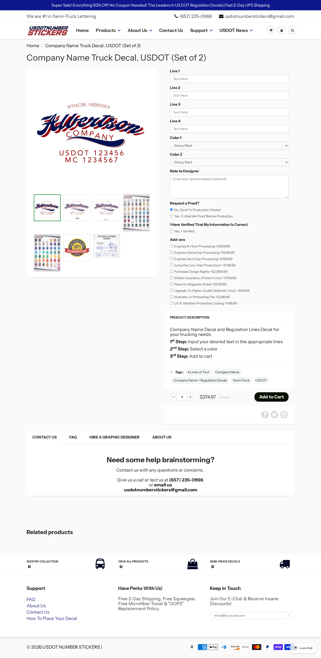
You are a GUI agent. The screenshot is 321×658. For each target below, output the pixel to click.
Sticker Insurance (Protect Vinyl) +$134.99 (205, 278)
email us (163, 485)
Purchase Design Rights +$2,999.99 (200, 271)
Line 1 (175, 71)
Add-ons (177, 239)
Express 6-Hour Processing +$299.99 (202, 246)
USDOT (261, 380)
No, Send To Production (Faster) (197, 210)
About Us (137, 30)
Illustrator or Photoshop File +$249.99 (202, 297)
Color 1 (175, 137)
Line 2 (175, 87)
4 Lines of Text (198, 372)
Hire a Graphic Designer (115, 437)
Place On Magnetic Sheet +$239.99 (200, 284)
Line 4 (175, 121)
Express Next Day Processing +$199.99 (203, 259)
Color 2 (176, 154)
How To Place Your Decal (52, 618)
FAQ (73, 437)
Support (199, 30)
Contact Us (171, 30)
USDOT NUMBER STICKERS (71, 647)
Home (82, 30)
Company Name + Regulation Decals (200, 380)
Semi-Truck (241, 380)
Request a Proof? (184, 203)
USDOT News (233, 30)
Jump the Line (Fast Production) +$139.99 (205, 265)
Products (106, 30)
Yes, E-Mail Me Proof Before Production (203, 216)
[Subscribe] (288, 615)
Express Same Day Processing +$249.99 (204, 252)
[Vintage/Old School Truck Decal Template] (91, 132)
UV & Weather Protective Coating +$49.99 (205, 303)
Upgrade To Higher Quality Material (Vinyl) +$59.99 (212, 291)
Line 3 (175, 104)
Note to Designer (184, 171)
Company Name (227, 372)
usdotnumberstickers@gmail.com (259, 16)
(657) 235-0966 (195, 16)
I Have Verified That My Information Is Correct (209, 224)
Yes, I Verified (184, 231)
